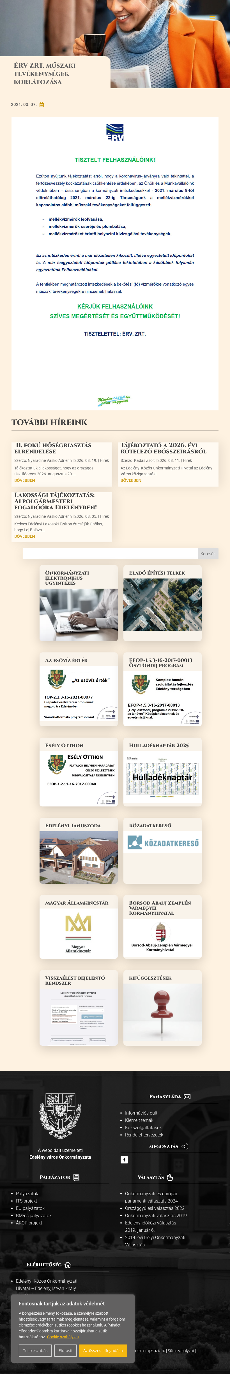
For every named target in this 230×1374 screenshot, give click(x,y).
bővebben (24, 480)
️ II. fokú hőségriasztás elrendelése (52, 448)
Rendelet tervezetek (144, 1135)
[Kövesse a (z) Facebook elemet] (124, 1159)
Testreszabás (35, 1350)
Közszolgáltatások (143, 1127)
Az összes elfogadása (103, 1350)
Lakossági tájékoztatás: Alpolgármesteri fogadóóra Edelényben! (55, 501)
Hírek (104, 460)
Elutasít (66, 1350)
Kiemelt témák (139, 1120)
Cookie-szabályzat (63, 1337)
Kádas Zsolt (144, 460)
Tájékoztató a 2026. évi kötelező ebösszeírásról (163, 448)
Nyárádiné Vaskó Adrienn (50, 460)
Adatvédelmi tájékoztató (144, 1350)
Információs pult (141, 1113)
